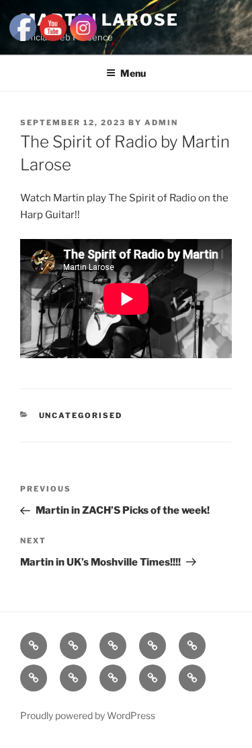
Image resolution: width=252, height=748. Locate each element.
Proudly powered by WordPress (87, 715)
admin (161, 122)
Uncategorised (81, 415)
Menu (133, 73)
